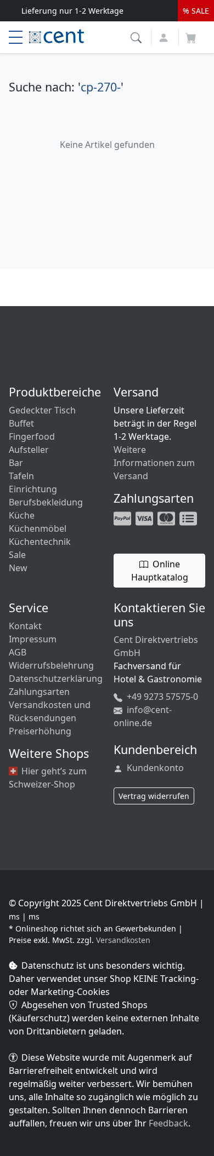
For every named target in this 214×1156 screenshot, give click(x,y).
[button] (137, 36)
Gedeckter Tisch (42, 410)
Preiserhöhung (40, 731)
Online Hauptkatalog (159, 570)
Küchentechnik (40, 542)
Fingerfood (32, 436)
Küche (22, 515)
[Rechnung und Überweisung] (189, 517)
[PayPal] (123, 517)
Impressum (33, 639)
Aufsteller (29, 450)
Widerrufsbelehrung (51, 665)
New (18, 568)
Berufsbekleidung (46, 502)
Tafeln (21, 476)
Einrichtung (33, 489)
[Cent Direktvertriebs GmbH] (56, 35)
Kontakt (25, 626)
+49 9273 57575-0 (161, 697)
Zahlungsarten (39, 692)
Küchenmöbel (37, 528)
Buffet (21, 423)
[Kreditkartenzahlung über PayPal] (145, 517)
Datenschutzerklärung (56, 678)
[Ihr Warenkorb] (191, 34)
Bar (16, 463)
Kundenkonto (154, 768)
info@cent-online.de (143, 716)
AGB (17, 652)
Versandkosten (123, 940)
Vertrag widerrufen (154, 796)
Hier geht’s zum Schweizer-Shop (48, 777)
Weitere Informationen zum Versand (154, 463)
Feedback (168, 1123)
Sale (17, 555)
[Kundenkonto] (165, 36)
